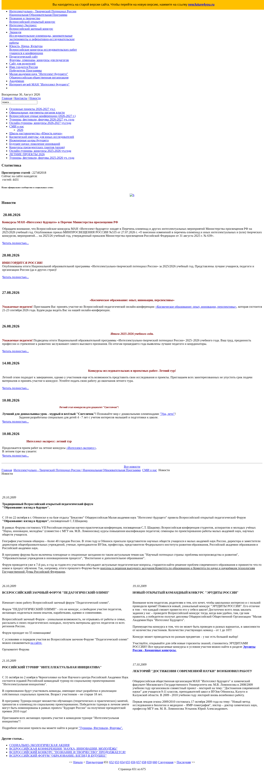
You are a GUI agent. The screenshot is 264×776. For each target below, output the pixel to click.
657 (138, 762)
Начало (78, 762)
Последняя (184, 762)
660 (154, 762)
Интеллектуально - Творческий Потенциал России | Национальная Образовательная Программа (77, 470)
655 (127, 762)
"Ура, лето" (167, 413)
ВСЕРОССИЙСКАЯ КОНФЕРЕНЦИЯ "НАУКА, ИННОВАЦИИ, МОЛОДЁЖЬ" (63, 748)
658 (144, 762)
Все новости (132, 466)
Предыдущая (94, 762)
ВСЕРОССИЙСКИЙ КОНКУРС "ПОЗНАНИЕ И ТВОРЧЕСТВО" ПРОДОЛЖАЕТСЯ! (67, 752)
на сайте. (36, 642)
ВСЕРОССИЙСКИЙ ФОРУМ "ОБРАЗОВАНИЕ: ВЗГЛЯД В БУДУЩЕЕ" (58, 755)
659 (149, 762)
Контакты (20, 98)
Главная (7, 98)
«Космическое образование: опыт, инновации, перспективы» (196, 306)
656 (133, 762)
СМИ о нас (149, 470)
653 (117, 762)
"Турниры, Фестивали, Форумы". (101, 728)
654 (122, 762)
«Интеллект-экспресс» (81, 448)
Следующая (165, 762)
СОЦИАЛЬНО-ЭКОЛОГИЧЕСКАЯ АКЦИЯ (39, 745)
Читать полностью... (15, 243)
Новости (35, 98)
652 (111, 762)
